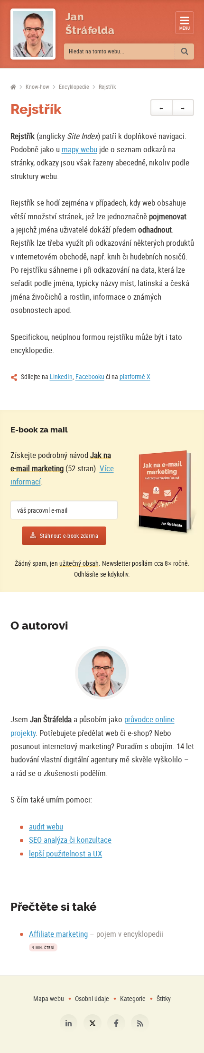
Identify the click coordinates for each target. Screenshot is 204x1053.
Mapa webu (48, 998)
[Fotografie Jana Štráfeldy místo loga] (33, 34)
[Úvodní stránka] (13, 87)
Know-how (37, 86)
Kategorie (133, 998)
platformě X (135, 376)
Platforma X (92, 1023)
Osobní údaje (92, 998)
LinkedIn (61, 376)
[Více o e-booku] (165, 492)
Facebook (116, 1023)
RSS (140, 1023)
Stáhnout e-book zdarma (69, 535)
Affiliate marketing (58, 933)
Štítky (164, 998)
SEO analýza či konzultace (70, 839)
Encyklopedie (74, 86)
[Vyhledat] (184, 51)
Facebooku (89, 376)
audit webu (46, 826)
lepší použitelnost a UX (65, 853)
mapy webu (79, 149)
